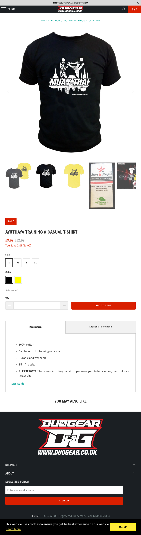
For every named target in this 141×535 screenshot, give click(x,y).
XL (35, 262)
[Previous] (8, 91)
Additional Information (100, 326)
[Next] (133, 91)
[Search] (123, 9)
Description (35, 327)
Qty (7, 297)
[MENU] (2, 9)
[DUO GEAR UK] (70, 9)
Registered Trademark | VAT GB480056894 (84, 516)
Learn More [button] (13, 529)
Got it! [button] (123, 527)
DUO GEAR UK (49, 516)
